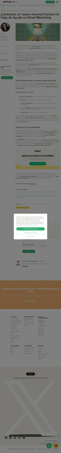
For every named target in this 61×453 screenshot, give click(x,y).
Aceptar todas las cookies (30, 228)
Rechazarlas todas (30, 236)
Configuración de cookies (30, 232)
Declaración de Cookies (32, 224)
